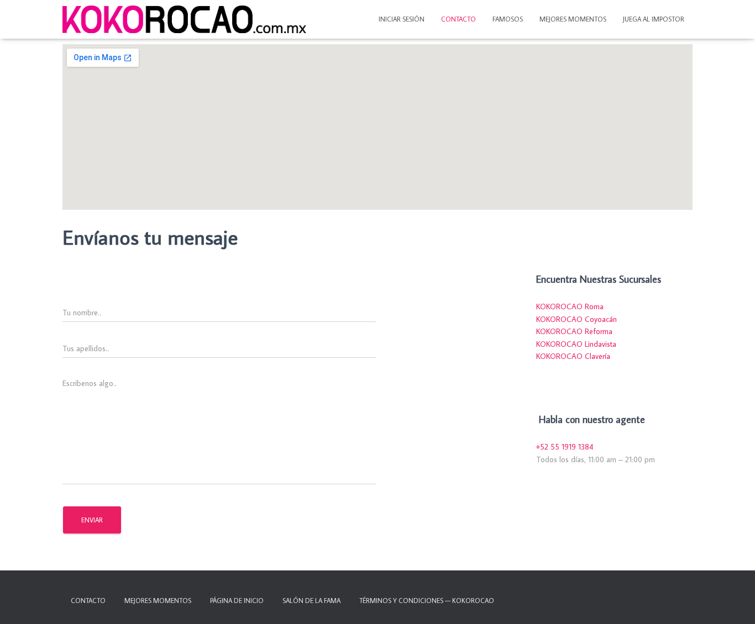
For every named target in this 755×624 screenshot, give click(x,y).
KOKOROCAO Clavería (573, 356)
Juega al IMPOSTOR (653, 19)
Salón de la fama (311, 600)
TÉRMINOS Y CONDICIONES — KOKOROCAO (426, 600)
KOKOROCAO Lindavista (576, 344)
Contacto (458, 19)
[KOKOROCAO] (184, 19)
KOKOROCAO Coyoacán (576, 319)
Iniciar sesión (401, 19)
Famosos (507, 19)
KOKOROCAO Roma (570, 306)
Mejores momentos (572, 19)
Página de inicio (237, 600)
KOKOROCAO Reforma (574, 331)
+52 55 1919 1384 (564, 447)
